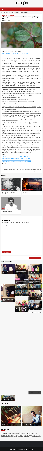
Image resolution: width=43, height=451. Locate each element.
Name (3, 240)
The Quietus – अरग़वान (27, 192)
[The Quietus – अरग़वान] (32, 184)
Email (23, 240)
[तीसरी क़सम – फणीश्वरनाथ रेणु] (11, 203)
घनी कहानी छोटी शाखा (10, 15)
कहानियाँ (4, 15)
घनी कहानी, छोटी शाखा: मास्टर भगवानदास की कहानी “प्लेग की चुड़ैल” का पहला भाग (16, 53)
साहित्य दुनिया (21, 3)
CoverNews (25, 449)
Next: (31, 169)
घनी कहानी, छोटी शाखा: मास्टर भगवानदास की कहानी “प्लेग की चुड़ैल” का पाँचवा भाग (16, 160)
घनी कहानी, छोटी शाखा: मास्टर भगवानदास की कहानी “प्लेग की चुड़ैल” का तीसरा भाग (16, 156)
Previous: (11, 169)
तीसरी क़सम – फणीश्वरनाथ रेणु (7, 211)
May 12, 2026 (9, 193)
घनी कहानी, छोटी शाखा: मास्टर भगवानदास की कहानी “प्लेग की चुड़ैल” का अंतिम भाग (16, 161)
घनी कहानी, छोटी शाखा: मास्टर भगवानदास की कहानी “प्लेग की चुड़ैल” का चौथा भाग (16, 158)
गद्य (6, 15)
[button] (2, 8)
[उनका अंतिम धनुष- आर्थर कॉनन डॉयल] (11, 184)
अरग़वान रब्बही (25, 189)
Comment (4, 225)
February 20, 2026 (30, 193)
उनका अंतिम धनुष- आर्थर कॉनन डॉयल (8, 192)
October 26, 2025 (10, 213)
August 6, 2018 (10, 20)
